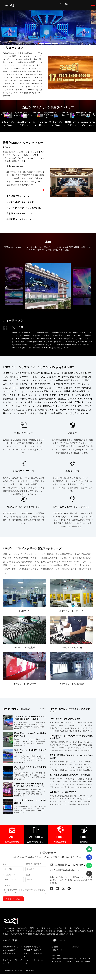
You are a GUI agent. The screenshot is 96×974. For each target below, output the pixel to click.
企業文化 (75, 947)
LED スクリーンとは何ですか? (63, 792)
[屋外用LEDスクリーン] (48, 26)
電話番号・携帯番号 (33, 864)
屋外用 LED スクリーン (33, 947)
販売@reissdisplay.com (66, 870)
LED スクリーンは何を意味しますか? (65, 719)
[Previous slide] (6, 287)
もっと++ (43, 708)
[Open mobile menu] (93, 4)
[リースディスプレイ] (9, 5)
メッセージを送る (13, 899)
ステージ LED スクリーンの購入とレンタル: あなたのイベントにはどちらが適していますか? (29, 785)
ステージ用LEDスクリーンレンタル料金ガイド (30, 801)
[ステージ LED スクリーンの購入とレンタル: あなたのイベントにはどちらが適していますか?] (8, 789)
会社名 (28, 875)
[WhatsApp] (89, 865)
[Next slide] (90, 287)
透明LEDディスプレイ (56, 124)
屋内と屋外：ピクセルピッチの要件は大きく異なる (30, 734)
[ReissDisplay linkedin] (58, 888)
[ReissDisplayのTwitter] (64, 888)
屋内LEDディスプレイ (8, 124)
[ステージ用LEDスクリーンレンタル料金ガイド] (8, 806)
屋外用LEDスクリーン (24, 124)
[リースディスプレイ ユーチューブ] (70, 888)
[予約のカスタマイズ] (89, 857)
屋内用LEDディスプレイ (12, 947)
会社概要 (55, 947)
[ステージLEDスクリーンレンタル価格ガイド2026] (8, 773)
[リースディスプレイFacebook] (53, 888)
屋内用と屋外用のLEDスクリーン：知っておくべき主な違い (71, 756)
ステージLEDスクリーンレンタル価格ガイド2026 (30, 768)
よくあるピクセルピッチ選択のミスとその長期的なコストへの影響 (30, 718)
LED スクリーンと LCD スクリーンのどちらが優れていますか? (71, 737)
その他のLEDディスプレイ (88, 124)
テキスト (6, 885)
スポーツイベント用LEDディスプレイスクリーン (30, 751)
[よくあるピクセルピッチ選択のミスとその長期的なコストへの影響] (8, 722)
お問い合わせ (57, 950)
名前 (4, 864)
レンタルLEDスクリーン (40, 124)
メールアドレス (9, 875)
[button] (41, 43)
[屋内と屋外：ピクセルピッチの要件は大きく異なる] (8, 739)
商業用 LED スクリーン (72, 124)
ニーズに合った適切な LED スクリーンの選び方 (70, 775)
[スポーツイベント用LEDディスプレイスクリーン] (8, 756)
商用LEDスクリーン (11, 953)
